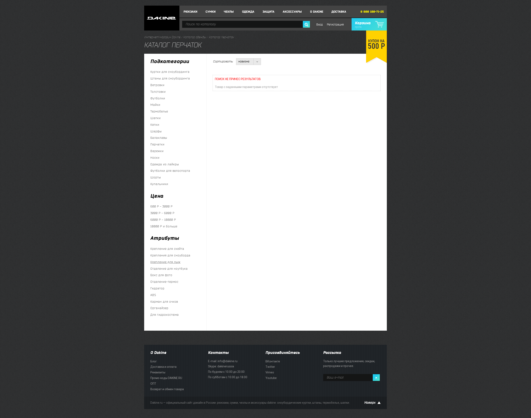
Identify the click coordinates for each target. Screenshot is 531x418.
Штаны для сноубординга (170, 78)
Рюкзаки (190, 12)
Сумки (211, 12)
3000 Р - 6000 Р (162, 213)
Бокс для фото (161, 275)
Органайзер (159, 308)
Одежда (248, 12)
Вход (319, 24)
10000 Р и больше (163, 226)
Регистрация (335, 24)
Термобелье (159, 111)
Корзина (362, 24)
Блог (153, 361)
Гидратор (157, 288)
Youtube (271, 378)
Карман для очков (164, 301)
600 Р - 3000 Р (161, 206)
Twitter (270, 366)
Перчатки (157, 144)
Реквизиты (157, 372)
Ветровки (157, 85)
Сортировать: (223, 61)
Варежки (157, 151)
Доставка (338, 12)
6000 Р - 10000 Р (163, 220)
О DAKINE (316, 12)
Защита (268, 12)
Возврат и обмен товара (167, 389)
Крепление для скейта (167, 249)
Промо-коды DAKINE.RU (166, 378)
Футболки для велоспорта (170, 171)
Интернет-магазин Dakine (162, 37)
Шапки (155, 118)
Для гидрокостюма (164, 315)
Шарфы (156, 131)
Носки (155, 158)
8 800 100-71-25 (372, 12)
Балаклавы (158, 138)
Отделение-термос (164, 282)
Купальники (159, 184)
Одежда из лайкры (164, 164)
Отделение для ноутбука (169, 269)
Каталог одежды (194, 37)
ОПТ (153, 383)
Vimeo (270, 372)
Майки (155, 105)
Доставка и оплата (163, 366)
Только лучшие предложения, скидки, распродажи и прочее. (349, 364)
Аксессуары (292, 12)
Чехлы (229, 12)
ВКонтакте (273, 361)
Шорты (155, 177)
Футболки (157, 98)
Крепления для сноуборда (170, 255)
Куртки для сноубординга (170, 72)
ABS (153, 295)
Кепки (154, 125)
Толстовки (158, 92)
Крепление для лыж (165, 262)
